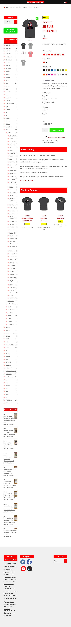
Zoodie (9, 318)
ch (12, 569)
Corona (11, 173)
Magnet (8, 336)
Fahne (7, 95)
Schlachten (13, 135)
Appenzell (12, 150)
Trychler (12, 284)
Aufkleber (8, 62)
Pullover (10, 321)
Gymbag (8, 121)
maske (6, 584)
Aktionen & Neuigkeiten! (10, 31)
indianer (52, 142)
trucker (7, 606)
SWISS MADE (11, 281)
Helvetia (12, 211)
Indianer (24, 7)
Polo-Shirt (10, 312)
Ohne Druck (13, 298)
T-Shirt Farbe (46, 66)
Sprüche (12, 274)
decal (10, 575)
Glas (7, 112)
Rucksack (8, 362)
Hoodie (9, 315)
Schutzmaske (9, 377)
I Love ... (12, 224)
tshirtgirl (12, 610)
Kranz (11, 233)
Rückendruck (46, 93)
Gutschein (8, 118)
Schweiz (12, 271)
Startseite (8, 7)
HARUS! (8, 124)
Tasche (8, 385)
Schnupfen (12, 268)
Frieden (8, 109)
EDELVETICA (13, 176)
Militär (11, 236)
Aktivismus (9, 60)
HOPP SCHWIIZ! (12, 217)
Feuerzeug (8, 97)
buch (15, 566)
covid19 (6, 575)
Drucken (44, 38)
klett (8, 581)
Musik (7, 342)
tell (5, 606)
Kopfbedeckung (10, 333)
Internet (8, 327)
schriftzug (11, 593)
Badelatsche (9, 71)
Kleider (14, 7)
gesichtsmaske (8, 577)
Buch (7, 83)
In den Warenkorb (56, 130)
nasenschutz (8, 588)
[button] (37, 18)
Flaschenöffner (10, 103)
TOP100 (8, 51)
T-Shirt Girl (11, 301)
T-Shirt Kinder (11, 304)
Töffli (7, 394)
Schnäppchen (9, 57)
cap (4, 569)
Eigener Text (13, 141)
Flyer (7, 106)
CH (10, 165)
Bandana (8, 74)
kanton (14, 579)
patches (12, 591)
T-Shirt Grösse (47, 51)
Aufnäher (8, 68)
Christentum (13, 170)
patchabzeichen (7, 591)
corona (6, 572)
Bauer (11, 156)
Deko (7, 89)
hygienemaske (8, 579)
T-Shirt (19, 7)
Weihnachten (9, 403)
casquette (8, 569)
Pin (6, 350)
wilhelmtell (7, 615)
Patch (7, 347)
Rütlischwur (13, 265)
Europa (11, 187)
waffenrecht (10, 613)
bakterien (6, 566)
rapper (15, 591)
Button (7, 86)
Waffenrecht (13, 287)
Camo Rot (12, 162)
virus (5, 613)
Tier (7, 391)
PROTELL (8, 48)
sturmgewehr (7, 604)
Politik (11, 259)
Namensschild (9, 345)
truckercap (12, 606)
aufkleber (11, 563)
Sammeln (8, 365)
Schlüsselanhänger (11, 371)
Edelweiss (8, 92)
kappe (5, 581)
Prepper (8, 356)
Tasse (7, 388)
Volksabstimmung (11, 45)
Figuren (8, 100)
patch (13, 588)
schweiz (14, 595)
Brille (7, 80)
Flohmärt (8, 54)
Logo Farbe (46, 59)
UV (6, 397)
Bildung (8, 77)
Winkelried (12, 295)
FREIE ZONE (13, 193)
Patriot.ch (12, 254)
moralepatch (11, 584)
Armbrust (12, 153)
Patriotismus (13, 256)
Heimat (12, 205)
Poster (7, 353)
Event (11, 190)
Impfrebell (8, 127)
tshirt (56, 142)
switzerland (13, 604)
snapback (7, 602)
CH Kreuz (12, 167)
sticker (12, 602)
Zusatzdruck (11, 324)
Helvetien (12, 213)
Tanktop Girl (11, 310)
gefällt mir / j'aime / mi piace (13, 200)
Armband (8, 65)
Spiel (7, 382)
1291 (11, 147)
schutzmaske (7, 595)
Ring (7, 359)
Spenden (8, 380)
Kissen (7, 330)
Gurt (7, 115)
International (13, 230)
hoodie (14, 577)
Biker (11, 159)
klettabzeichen (12, 581)
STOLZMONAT (13, 277)
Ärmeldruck (46, 107)
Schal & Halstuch (10, 368)
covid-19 (11, 572)
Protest (12, 262)
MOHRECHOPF (13, 238)
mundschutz (7, 586)
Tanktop (10, 307)
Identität (12, 221)
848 (10, 144)
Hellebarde (12, 208)
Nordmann (12, 251)
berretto (12, 566)
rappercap (6, 593)
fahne (13, 574)
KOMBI (11, 138)
